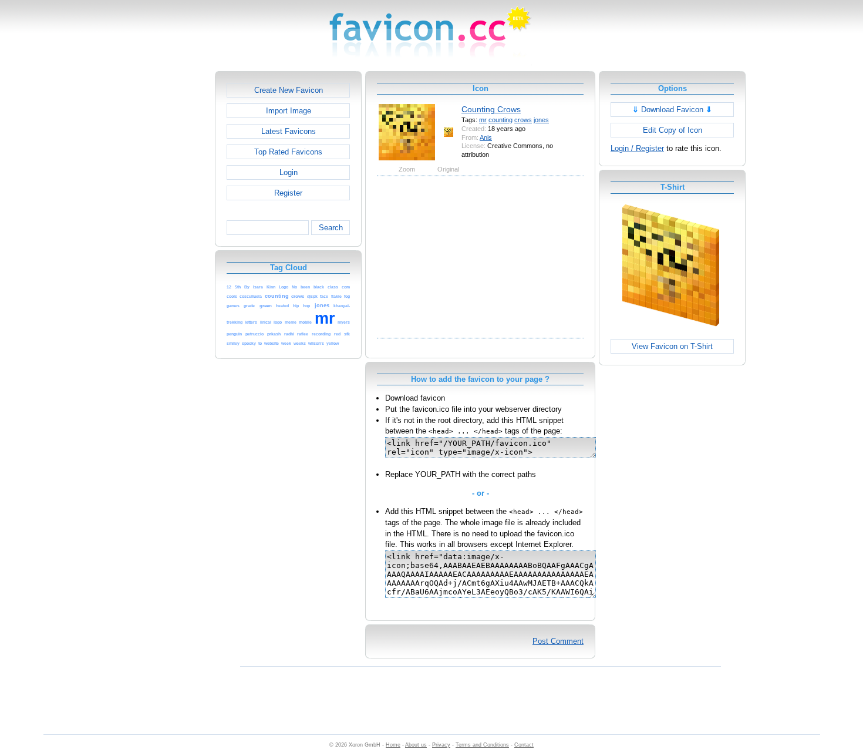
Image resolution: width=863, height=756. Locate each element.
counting (500, 119)
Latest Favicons (288, 131)
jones (541, 119)
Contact (524, 745)
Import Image (288, 110)
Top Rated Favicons (288, 151)
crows (523, 119)
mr (483, 119)
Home (393, 745)
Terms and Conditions (482, 745)
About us (416, 745)
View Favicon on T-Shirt (672, 346)
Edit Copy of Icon (672, 130)
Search (331, 227)
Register (288, 193)
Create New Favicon (288, 90)
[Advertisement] (164, 247)
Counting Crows (491, 109)
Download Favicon (672, 109)
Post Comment (558, 641)
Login (288, 172)
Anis (486, 137)
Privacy (441, 745)
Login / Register (637, 148)
